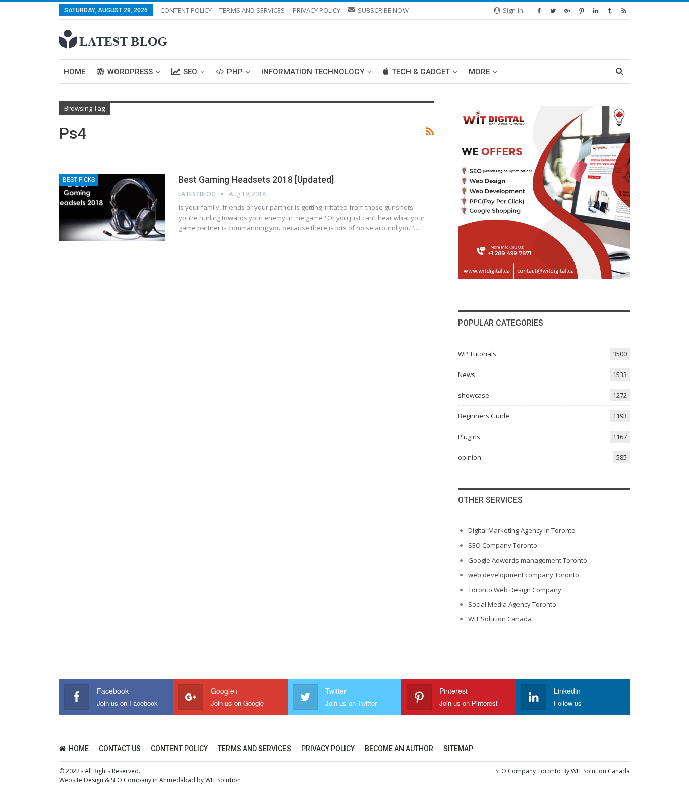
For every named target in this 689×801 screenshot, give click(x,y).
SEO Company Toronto (502, 545)
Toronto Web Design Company (514, 589)
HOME (79, 748)
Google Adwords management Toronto (527, 560)
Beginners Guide (483, 415)
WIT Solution (223, 780)
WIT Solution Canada (500, 618)
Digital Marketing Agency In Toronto (522, 530)
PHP (235, 71)
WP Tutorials (477, 353)
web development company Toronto (523, 574)
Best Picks (79, 179)
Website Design (81, 780)
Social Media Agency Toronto (512, 604)
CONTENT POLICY (186, 10)
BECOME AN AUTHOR (399, 748)
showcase (473, 395)
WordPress (130, 71)
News (466, 374)
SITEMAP (458, 748)
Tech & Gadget (421, 71)
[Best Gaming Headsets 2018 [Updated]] (112, 207)
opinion (469, 457)
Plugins (469, 436)
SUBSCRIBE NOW (383, 10)
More (479, 71)
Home (74, 71)
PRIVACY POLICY (316, 10)
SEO (190, 71)
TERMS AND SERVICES (252, 10)
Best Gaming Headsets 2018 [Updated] (256, 179)
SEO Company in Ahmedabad (153, 780)
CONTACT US (120, 748)
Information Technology (312, 71)
